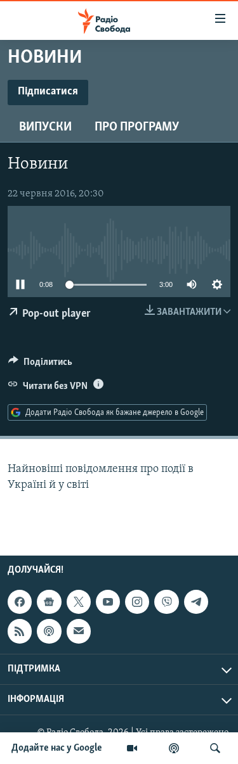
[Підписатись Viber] (166, 602)
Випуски (45, 127)
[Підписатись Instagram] (137, 602)
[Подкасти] (174, 748)
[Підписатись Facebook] (20, 602)
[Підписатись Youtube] (108, 602)
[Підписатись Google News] (49, 602)
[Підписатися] (79, 631)
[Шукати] (215, 748)
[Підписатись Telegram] (196, 602)
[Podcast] (49, 631)
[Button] (40, 365)
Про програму (137, 127)
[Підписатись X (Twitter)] (79, 602)
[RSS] (20, 631)
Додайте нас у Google (56, 748)
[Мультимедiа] (132, 748)
